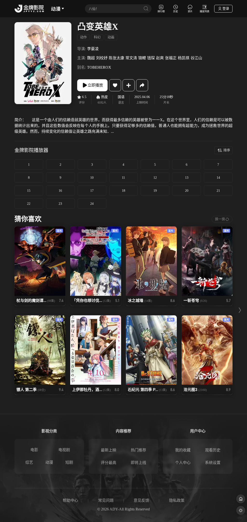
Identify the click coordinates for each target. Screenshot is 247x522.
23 (60, 203)
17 (92, 190)
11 (123, 177)
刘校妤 (102, 58)
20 (186, 190)
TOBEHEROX (99, 67)
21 (218, 190)
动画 (111, 37)
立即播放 (95, 85)
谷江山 (196, 58)
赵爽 (160, 58)
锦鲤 (142, 58)
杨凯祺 (183, 58)
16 (60, 190)
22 (28, 203)
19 (155, 190)
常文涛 (131, 58)
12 (155, 177)
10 (92, 177)
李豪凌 (93, 49)
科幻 (97, 37)
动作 (83, 37)
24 (92, 203)
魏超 (91, 58)
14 (218, 177)
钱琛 (151, 58)
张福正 (171, 58)
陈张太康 (116, 58)
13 (186, 177)
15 (28, 190)
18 (123, 190)
